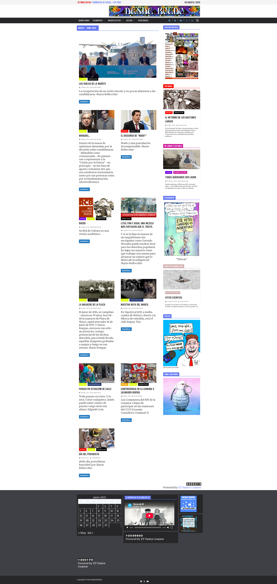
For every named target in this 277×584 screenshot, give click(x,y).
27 (87, 525)
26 (81, 525)
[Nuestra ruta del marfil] (138, 289)
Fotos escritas (173, 297)
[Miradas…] (96, 120)
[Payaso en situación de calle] (96, 373)
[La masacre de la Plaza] (96, 289)
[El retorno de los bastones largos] (181, 99)
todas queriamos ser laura (105, 2)
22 (99, 520)
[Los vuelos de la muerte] (117, 56)
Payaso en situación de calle (95, 389)
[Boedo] (96, 207)
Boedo (82, 223)
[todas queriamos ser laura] (181, 159)
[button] (103, 20)
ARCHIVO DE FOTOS (114, 20)
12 (81, 515)
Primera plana (93, 79)
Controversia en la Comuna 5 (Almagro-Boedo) (137, 390)
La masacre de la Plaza (92, 304)
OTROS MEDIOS (143, 20)
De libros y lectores (180, 172)
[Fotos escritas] (181, 279)
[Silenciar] (168, 527)
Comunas (124, 384)
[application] (149, 516)
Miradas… (84, 135)
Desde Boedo (96, 87)
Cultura (82, 218)
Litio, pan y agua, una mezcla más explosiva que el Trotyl (137, 224)
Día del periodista (89, 454)
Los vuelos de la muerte (92, 83)
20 (87, 520)
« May (82, 532)
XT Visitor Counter (189, 487)
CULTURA (129, 20)
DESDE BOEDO (96, 580)
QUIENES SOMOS (84, 20)
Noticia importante (136, 300)
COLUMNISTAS (97, 20)
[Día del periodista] (96, 438)
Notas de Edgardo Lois (172, 292)
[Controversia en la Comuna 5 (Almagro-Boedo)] (138, 373)
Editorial (124, 131)
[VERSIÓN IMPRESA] (181, 32)
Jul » (90, 532)
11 (118, 510)
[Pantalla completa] (171, 527)
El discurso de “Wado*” (134, 135)
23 (105, 520)
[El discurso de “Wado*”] (138, 120)
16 (105, 515)
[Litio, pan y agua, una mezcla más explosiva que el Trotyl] (138, 207)
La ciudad (83, 79)
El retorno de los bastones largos (180, 119)
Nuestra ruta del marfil (135, 304)
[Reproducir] (127, 527)
